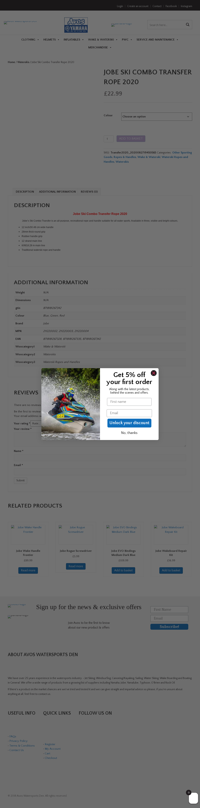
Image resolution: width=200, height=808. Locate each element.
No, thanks (129, 433)
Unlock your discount (129, 422)
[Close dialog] (153, 373)
